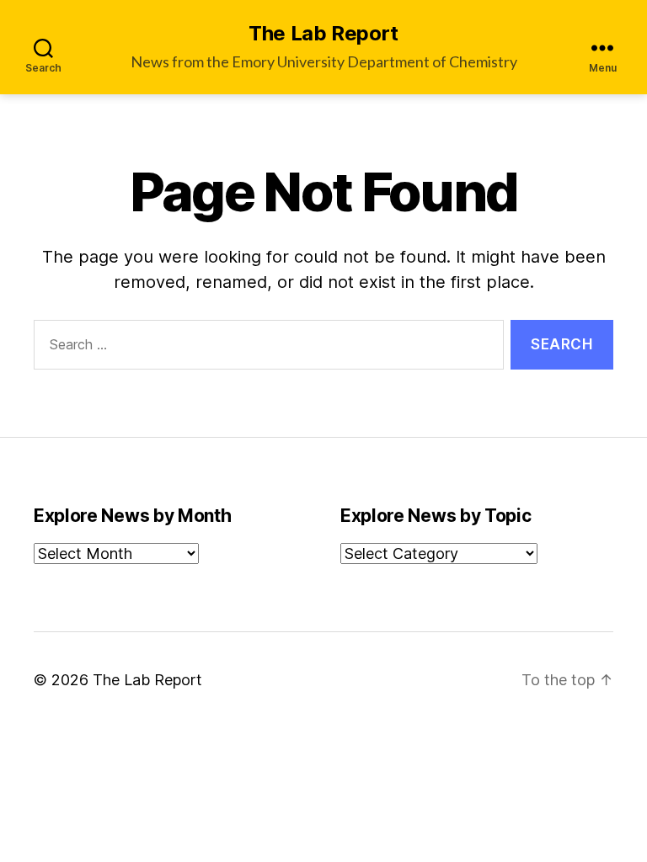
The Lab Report (323, 34)
